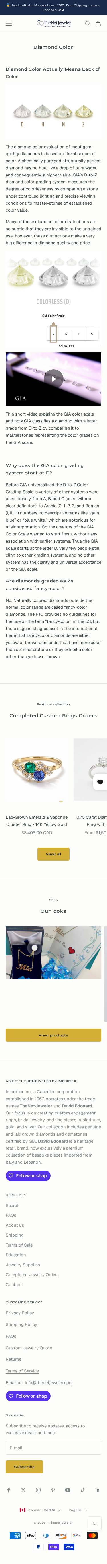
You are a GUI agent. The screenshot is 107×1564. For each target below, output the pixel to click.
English (75, 1510)
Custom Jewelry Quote (29, 1347)
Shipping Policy (21, 1324)
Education (16, 1254)
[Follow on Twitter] (23, 1490)
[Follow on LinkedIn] (97, 1490)
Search (12, 1205)
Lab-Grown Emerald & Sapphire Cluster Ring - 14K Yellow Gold (37, 820)
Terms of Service (22, 1371)
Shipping (15, 1235)
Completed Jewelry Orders (32, 1274)
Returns (13, 1359)
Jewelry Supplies (23, 1264)
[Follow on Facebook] (8, 1490)
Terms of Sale (19, 1245)
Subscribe (24, 1466)
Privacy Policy (20, 1312)
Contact (14, 1284)
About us (15, 1225)
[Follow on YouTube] (68, 1490)
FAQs (11, 1215)
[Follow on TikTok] (83, 1490)
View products (53, 1035)
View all (53, 854)
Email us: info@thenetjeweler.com (39, 1382)
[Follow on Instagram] (38, 1490)
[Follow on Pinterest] (53, 1490)
